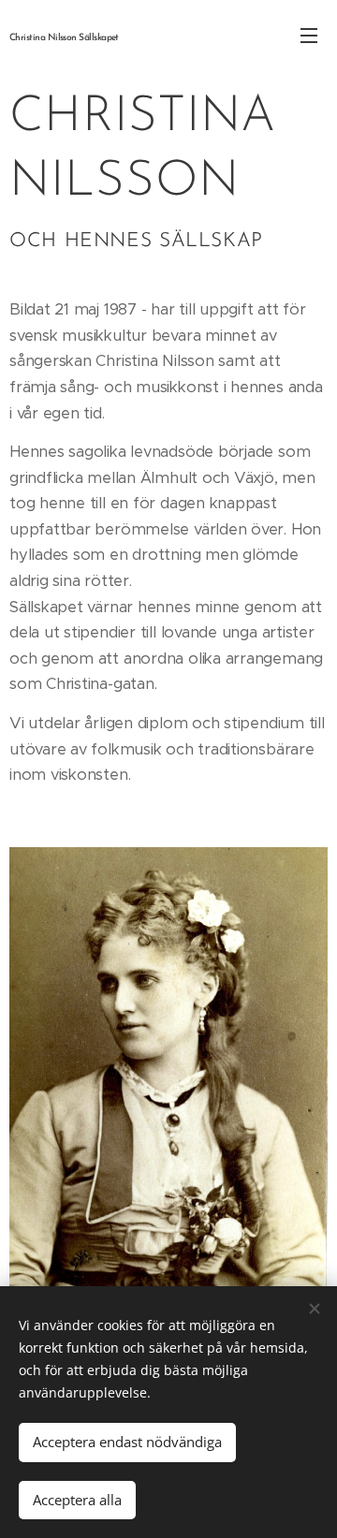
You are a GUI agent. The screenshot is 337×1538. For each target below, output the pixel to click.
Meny (309, 34)
